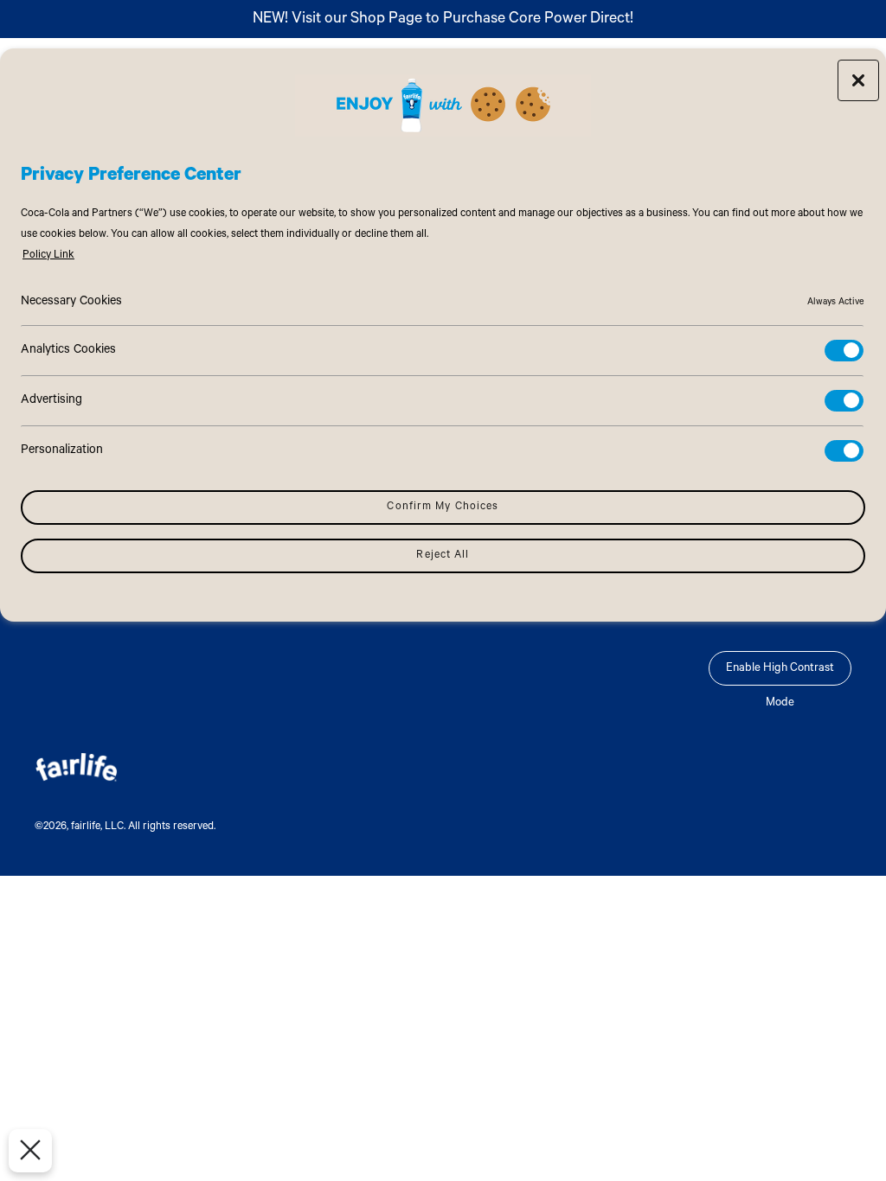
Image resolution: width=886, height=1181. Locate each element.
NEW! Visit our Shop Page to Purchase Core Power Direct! (443, 20)
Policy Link (48, 256)
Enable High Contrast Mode (780, 674)
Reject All (442, 556)
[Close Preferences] (30, 1150)
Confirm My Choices (442, 507)
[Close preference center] (858, 80)
